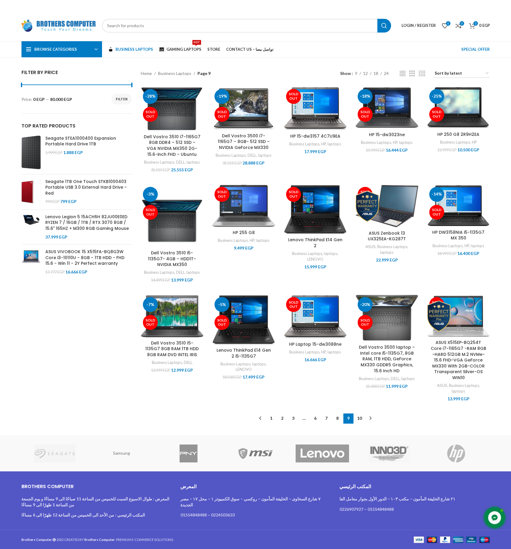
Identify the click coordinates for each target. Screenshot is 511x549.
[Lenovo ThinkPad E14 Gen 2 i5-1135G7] (243, 320)
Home (146, 73)
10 (359, 418)
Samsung (121, 453)
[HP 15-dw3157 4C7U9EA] (315, 109)
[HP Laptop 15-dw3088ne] (315, 317)
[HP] (456, 453)
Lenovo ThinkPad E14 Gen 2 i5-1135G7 (244, 353)
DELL (180, 162)
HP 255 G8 (244, 233)
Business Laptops (174, 73)
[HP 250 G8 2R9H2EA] (458, 108)
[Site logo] (58, 24)
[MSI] (255, 453)
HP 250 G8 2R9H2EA (458, 134)
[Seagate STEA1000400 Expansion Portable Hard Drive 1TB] (31, 153)
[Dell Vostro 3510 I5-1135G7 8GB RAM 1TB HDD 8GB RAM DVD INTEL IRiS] (172, 316)
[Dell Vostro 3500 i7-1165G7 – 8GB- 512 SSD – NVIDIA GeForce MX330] (243, 108)
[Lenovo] (322, 453)
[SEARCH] (384, 26)
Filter (122, 99)
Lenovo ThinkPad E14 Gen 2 (315, 243)
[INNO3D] (389, 453)
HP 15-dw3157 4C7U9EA (315, 136)
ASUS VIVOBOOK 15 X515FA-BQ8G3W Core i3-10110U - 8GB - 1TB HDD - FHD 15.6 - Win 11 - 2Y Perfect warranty (84, 257)
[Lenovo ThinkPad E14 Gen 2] (315, 210)
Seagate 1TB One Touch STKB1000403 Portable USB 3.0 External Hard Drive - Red (86, 187)
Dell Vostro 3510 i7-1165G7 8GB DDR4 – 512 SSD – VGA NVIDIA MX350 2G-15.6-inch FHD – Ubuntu (172, 145)
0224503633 (223, 514)
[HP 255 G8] (243, 206)
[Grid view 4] (422, 73)
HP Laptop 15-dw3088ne (315, 344)
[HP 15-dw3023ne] (387, 108)
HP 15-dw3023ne (387, 135)
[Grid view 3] (412, 73)
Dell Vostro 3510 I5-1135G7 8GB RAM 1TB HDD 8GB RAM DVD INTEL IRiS (172, 349)
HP (323, 144)
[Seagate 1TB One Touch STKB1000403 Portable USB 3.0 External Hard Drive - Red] (31, 192)
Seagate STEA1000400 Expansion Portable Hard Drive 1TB (80, 141)
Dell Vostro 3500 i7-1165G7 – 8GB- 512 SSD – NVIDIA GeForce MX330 (244, 141)
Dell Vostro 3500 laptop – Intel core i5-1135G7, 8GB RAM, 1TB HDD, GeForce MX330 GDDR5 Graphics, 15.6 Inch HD (387, 358)
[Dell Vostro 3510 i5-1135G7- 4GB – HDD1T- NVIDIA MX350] (172, 216)
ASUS (370, 246)
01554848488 (193, 514)
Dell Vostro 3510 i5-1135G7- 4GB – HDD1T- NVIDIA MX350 (172, 258)
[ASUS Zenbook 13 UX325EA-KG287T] (387, 206)
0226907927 (351, 509)
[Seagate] (54, 453)
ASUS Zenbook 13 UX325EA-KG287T (387, 236)
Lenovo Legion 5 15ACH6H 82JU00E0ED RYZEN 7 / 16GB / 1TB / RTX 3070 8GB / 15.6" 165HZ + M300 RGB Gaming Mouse (87, 222)
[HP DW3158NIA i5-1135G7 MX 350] (458, 206)
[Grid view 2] (402, 73)
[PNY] (188, 453)
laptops (193, 162)
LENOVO (315, 259)
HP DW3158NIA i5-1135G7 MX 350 (458, 235)
